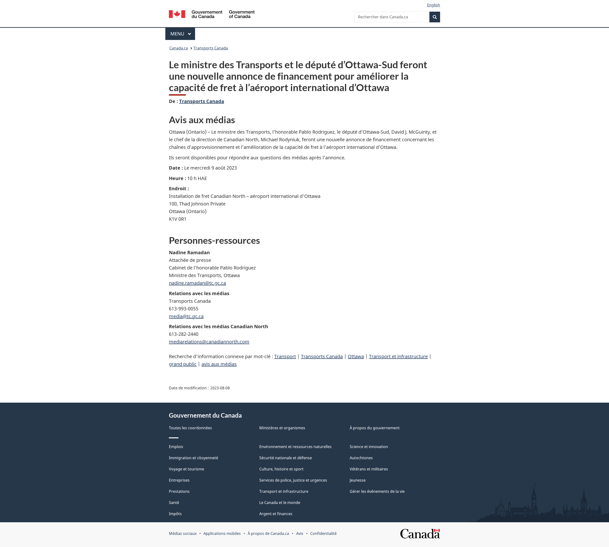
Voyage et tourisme (186, 469)
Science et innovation (369, 446)
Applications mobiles (222, 533)
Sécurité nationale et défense (285, 457)
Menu (182, 33)
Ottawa (356, 356)
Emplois (176, 446)
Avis (299, 533)
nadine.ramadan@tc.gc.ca (197, 283)
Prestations (179, 491)
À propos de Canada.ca (268, 533)
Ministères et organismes (282, 427)
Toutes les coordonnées (190, 427)
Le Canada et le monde (279, 502)
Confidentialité (323, 533)
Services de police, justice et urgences (293, 480)
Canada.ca (178, 48)
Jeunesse (358, 480)
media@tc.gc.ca (186, 316)
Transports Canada (210, 48)
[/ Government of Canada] (212, 15)
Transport (285, 356)
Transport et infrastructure (398, 356)
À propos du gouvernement (375, 427)
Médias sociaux (182, 533)
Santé (174, 502)
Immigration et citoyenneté (193, 457)
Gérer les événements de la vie (377, 491)
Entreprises (179, 480)
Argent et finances (275, 513)
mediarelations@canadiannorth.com (209, 341)
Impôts (175, 513)
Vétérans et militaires (369, 469)
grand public (182, 364)
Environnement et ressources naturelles (295, 446)
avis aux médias (219, 364)
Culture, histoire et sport (281, 469)
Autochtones (361, 457)
